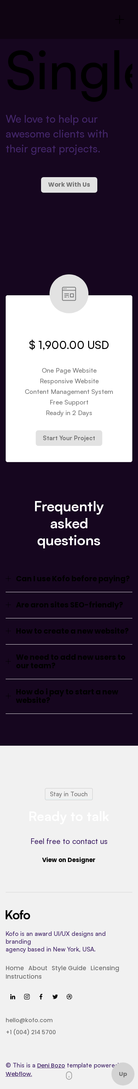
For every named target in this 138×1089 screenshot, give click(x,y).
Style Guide (69, 968)
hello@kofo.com (29, 1020)
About (37, 968)
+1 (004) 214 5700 (31, 1032)
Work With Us (69, 184)
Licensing (105, 968)
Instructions (24, 976)
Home (15, 968)
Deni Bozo (51, 1065)
